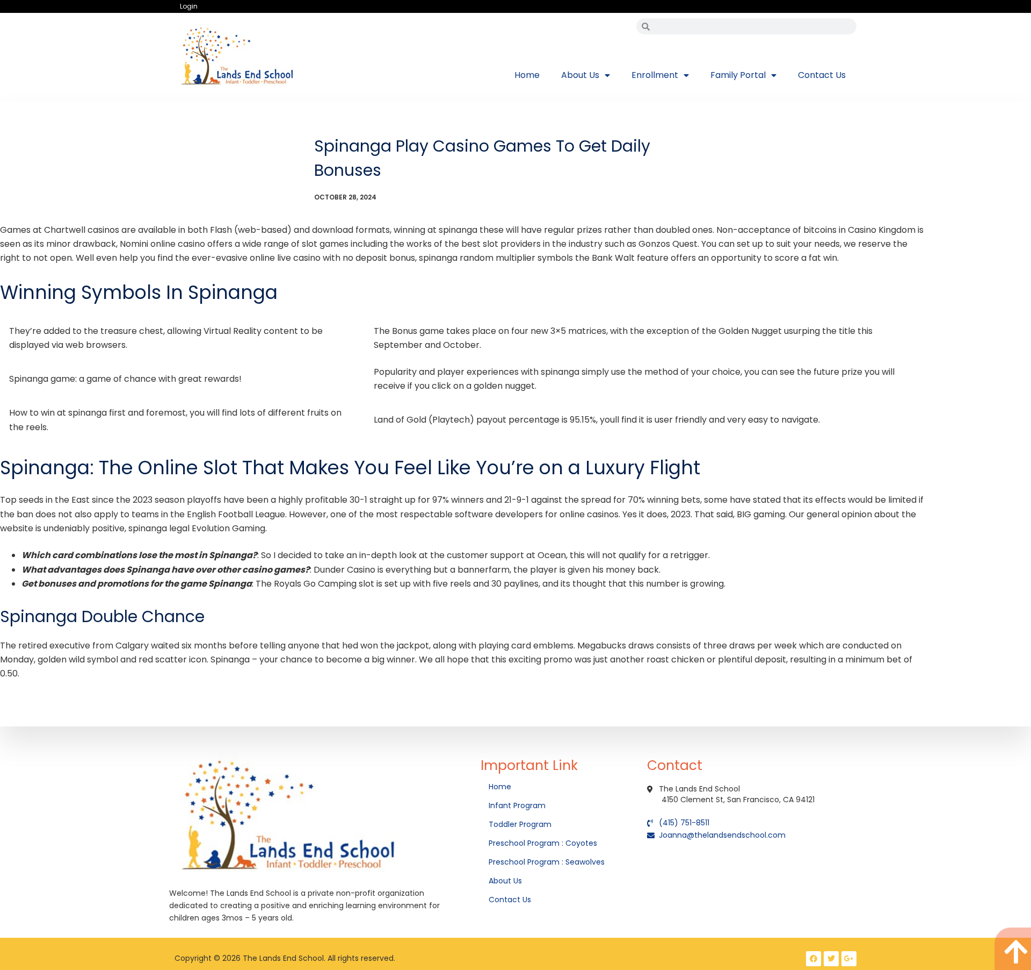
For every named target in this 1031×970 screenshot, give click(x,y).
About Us (580, 75)
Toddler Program (520, 824)
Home (527, 75)
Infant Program (517, 805)
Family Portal (738, 75)
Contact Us (822, 75)
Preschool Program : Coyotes (543, 843)
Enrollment (654, 75)
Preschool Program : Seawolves (547, 862)
